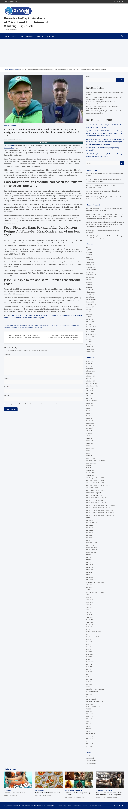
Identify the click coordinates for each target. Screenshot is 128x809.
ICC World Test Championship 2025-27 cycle (100, 512)
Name (6, 378)
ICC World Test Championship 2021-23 (98, 508)
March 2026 (90, 260)
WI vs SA (88, 721)
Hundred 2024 (90, 470)
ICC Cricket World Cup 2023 (95, 480)
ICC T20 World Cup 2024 (94, 493)
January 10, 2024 (100, 797)
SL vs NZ (88, 677)
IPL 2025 (88, 557)
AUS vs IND (89, 391)
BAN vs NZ (89, 406)
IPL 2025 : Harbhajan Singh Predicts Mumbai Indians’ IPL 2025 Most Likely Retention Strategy (24, 336)
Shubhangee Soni (79, 797)
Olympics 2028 (90, 614)
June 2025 (89, 282)
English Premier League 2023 (95, 460)
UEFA (87, 696)
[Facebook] (115, 1)
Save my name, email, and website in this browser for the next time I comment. (31, 404)
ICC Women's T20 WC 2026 (94, 500)
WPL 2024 (89, 726)
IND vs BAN (89, 530)
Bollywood (89, 428)
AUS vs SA (89, 396)
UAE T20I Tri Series (92, 692)
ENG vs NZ (89, 445)
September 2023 (91, 334)
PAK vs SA (89, 629)
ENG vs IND (89, 440)
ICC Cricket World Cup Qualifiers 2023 (98, 485)
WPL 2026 (89, 731)
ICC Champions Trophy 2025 (95, 478)
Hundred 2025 (90, 473)
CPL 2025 (89, 433)
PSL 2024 (89, 634)
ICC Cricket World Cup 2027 (95, 483)
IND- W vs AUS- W (92, 542)
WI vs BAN (89, 714)
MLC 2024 (89, 587)
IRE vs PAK (89, 570)
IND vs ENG (89, 532)
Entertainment (30, 36)
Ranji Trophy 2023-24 (93, 637)
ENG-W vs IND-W (91, 458)
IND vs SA (89, 537)
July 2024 (89, 309)
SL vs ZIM (89, 684)
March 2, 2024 (69, 797)
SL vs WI (88, 682)
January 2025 (90, 294)
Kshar (15, 795)
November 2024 (91, 299)
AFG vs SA (89, 366)
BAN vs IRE (89, 403)
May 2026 (89, 255)
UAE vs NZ (89, 694)
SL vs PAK (89, 679)
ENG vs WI (89, 455)
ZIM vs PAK (89, 744)
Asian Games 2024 (92, 386)
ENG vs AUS (89, 438)
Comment (8, 354)
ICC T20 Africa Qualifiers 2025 (95, 490)
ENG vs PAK (89, 448)
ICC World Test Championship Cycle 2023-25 (100, 515)
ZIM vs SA (89, 746)
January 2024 (90, 324)
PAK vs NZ (89, 627)
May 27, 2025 (38, 795)
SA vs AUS (89, 639)
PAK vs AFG (89, 617)
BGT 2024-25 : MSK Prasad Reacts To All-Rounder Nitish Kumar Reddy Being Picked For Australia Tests (63, 337)
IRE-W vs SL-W (90, 580)
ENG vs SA (89, 450)
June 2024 (89, 312)
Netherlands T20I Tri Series (95, 592)
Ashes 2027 (89, 373)
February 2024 (90, 322)
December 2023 (91, 327)
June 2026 (89, 252)
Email (6, 387)
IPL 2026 (89, 560)
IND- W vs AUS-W (91, 545)
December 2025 (91, 267)
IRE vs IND (89, 567)
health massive (90, 148)
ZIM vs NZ (89, 741)
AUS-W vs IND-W (91, 401)
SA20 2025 (89, 654)
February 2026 (90, 262)
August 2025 (90, 277)
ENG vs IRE (89, 443)
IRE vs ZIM (89, 577)
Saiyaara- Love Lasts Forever (14, 793)
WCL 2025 (89, 709)
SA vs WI (88, 649)
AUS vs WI (89, 398)
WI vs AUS (89, 711)
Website (6, 395)
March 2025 (90, 289)
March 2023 (89, 347)
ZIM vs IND (89, 739)
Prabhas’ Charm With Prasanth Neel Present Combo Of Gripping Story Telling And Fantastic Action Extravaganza (109, 795)
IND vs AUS (89, 527)
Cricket (14, 36)
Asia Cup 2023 (90, 376)
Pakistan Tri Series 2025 (93, 632)
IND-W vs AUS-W (91, 547)
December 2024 (91, 297)
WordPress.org (91, 763)
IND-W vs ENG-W (91, 550)
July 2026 (89, 250)
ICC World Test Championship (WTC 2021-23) (100, 505)
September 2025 (91, 275)
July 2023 (88, 339)
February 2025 (90, 292)
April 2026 (89, 257)
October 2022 (90, 352)
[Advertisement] (64, 53)
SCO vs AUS (89, 659)
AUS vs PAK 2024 (11, 325)
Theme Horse (77, 806)
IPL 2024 (89, 555)
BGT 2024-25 (90, 426)
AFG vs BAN (90, 361)
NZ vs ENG (89, 602)
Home (7, 36)
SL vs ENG (89, 672)
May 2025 (89, 285)
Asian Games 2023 (92, 383)
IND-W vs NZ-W (91, 552)
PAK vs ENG (89, 624)
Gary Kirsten (9, 145)
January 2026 (90, 265)
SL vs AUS (89, 667)
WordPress (98, 806)
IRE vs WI (89, 575)
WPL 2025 (89, 729)
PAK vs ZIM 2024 (19, 327)
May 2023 (89, 344)
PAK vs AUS (89, 619)
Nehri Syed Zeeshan (92, 125)
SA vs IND (89, 642)
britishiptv (89, 139)
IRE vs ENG (89, 565)
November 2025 (91, 270)
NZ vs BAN (89, 600)
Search (88, 76)
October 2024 (90, 302)
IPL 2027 (88, 562)
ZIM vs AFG (89, 736)
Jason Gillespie (66, 325)
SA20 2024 (89, 652)
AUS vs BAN (89, 388)
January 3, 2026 (8, 795)
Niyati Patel (89, 131)
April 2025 (89, 287)
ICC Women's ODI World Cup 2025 (97, 498)
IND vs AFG (89, 525)
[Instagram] (117, 1)
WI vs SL (88, 724)
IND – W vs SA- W (91, 522)
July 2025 (89, 280)
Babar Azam (38, 325)
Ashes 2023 (89, 368)
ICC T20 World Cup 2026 (94, 495)
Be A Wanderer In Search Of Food (47, 793)
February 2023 (90, 349)
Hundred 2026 (90, 475)
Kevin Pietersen (75, 325)
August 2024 (90, 307)
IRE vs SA (89, 572)
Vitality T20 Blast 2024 (93, 706)
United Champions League (94, 701)
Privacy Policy (50, 36)
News (87, 595)
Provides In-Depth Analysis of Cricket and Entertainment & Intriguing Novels (26, 22)
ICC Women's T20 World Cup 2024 (97, 503)
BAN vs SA (89, 411)
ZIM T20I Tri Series (92, 734)
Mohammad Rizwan (9, 327)
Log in (88, 756)
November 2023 (91, 329)
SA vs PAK (89, 644)
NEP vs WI (89, 590)
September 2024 (91, 304)
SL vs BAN (89, 669)
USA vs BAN (89, 704)
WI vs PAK (89, 719)
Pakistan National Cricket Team (33, 327)
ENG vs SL (89, 453)
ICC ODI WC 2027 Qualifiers (95, 488)
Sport (87, 687)
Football (88, 465)
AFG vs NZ (89, 363)
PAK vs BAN (89, 622)
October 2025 (90, 272)
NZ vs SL (88, 609)
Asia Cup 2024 (90, 378)
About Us (40, 36)
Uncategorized (91, 699)
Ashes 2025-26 (90, 371)
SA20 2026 (89, 657)
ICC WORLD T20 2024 (55, 325)
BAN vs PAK (89, 408)
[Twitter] (119, 1)
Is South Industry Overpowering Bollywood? (100, 154)
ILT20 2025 (89, 520)
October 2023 (90, 332)
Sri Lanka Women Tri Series (95, 689)
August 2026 (90, 247)
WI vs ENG (89, 716)
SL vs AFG (89, 664)
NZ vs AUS (89, 597)
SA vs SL (88, 647)
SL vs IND (89, 674)
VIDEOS (21, 36)
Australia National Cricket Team (25, 325)
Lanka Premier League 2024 (95, 582)
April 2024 (89, 317)
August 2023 (90, 337)
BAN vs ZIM (89, 421)
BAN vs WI (89, 418)
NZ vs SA (88, 607)
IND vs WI (89, 540)
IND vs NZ (89, 535)
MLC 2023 (89, 585)
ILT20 (88, 517)
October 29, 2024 (9, 139)
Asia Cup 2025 (90, 381)
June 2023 (89, 342)
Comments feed (91, 760)
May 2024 (89, 314)
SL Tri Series (90, 662)
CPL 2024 (89, 431)
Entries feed (90, 758)
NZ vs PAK (89, 605)
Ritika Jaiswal (47, 795)
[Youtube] (122, 1)
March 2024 (90, 319)
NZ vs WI (88, 612)
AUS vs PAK (13, 126)
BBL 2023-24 (90, 423)
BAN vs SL (89, 416)
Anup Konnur (18, 139)
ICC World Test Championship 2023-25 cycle (100, 510)
